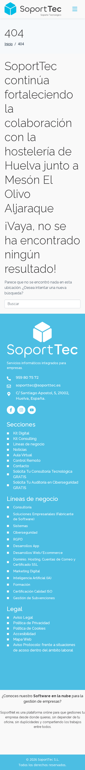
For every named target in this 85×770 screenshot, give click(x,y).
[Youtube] (32, 410)
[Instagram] (21, 410)
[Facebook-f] (11, 410)
